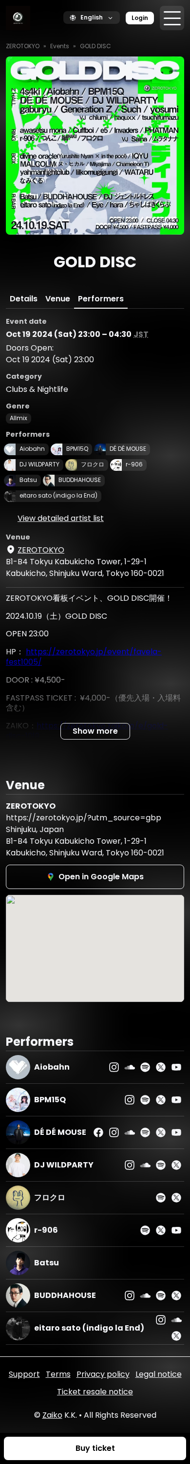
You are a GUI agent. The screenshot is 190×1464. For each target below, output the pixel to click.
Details (24, 298)
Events (59, 46)
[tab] (23, 299)
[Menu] (172, 18)
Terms (58, 1374)
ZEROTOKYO (22, 46)
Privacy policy (103, 1374)
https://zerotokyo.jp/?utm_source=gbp (83, 817)
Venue (57, 298)
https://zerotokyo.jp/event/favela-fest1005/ (84, 656)
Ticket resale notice (95, 1391)
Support (24, 1374)
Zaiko (52, 1415)
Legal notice (158, 1374)
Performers (101, 298)
